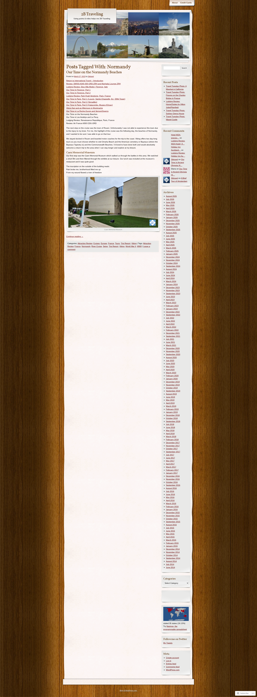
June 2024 (170, 275)
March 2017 (171, 467)
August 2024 (171, 269)
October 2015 (172, 519)
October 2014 (172, 555)
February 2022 (172, 330)
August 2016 (171, 488)
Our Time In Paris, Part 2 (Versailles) (81, 102)
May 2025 (170, 242)
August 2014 (171, 561)
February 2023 (172, 306)
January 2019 (172, 412)
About (175, 3)
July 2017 (170, 455)
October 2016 (172, 482)
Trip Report (125, 243)
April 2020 (170, 370)
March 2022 (171, 327)
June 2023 (170, 297)
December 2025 (173, 220)
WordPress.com (172, 670)
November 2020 (173, 351)
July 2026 (170, 199)
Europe (104, 243)
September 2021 (173, 336)
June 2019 (170, 397)
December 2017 (173, 443)
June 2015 (170, 531)
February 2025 (172, 251)
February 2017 (172, 470)
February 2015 (172, 543)
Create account (172, 658)
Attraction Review (85, 243)
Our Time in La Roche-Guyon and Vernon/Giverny (87, 111)
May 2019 (170, 400)
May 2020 (170, 366)
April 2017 (170, 464)
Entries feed (171, 664)
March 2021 (171, 345)
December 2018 (173, 415)
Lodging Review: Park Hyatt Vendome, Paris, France (88, 96)
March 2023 (171, 303)
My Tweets (167, 643)
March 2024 (171, 281)
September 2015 (173, 522)
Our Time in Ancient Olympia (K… (177, 162)
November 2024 (173, 260)
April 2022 (170, 324)
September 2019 (173, 391)
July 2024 (170, 272)
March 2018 (171, 436)
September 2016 (173, 485)
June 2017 (170, 458)
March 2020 (171, 373)
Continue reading (74, 236)
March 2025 (171, 248)
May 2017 (170, 461)
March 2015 (171, 540)
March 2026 (171, 211)
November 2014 (173, 552)
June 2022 (170, 321)
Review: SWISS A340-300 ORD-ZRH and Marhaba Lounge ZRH (93, 84)
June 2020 (170, 363)
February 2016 (172, 506)
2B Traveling (92, 14)
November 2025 (173, 224)
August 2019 (171, 394)
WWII (139, 246)
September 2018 (173, 421)
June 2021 (170, 342)
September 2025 (173, 230)
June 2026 (170, 202)
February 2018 (172, 440)
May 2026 (170, 205)
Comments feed (172, 667)
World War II (131, 246)
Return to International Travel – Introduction (84, 81)
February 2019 (172, 409)
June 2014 (170, 567)
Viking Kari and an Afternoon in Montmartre (84, 108)
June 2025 (170, 239)
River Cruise (96, 246)
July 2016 (170, 491)
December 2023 (173, 287)
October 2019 (172, 388)
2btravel (91, 76)
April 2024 (170, 278)
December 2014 (173, 549)
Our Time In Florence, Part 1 (78, 90)
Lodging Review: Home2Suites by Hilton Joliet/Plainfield (175, 104)
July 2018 (170, 424)
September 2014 (173, 558)
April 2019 (170, 403)
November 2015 (173, 516)
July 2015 (170, 528)
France (111, 243)
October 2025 (172, 227)
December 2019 (173, 382)
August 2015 (171, 525)
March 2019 (171, 406)
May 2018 (170, 430)
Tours (117, 243)
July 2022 (170, 318)
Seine (105, 246)
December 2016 (173, 476)
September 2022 (173, 315)
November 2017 (173, 446)
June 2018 (170, 427)
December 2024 (173, 257)
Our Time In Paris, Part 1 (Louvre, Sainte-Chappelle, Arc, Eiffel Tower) (95, 99)
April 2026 (170, 208)
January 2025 (172, 254)
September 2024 (173, 266)
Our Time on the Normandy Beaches (94, 72)
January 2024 (172, 284)
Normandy (86, 246)
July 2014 (170, 564)
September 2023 (173, 293)
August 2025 (171, 233)
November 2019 (173, 385)
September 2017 (173, 452)
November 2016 (173, 479)
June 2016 (170, 494)
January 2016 (172, 509)
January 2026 (172, 217)
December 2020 (173, 348)
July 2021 (170, 339)
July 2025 (170, 236)
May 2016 (170, 497)
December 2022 (173, 312)
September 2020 (173, 354)
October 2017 (172, 449)
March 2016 (171, 503)
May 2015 (170, 534)
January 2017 (172, 473)
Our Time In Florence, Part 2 (78, 93)
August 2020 (171, 357)
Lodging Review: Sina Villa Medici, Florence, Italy (87, 87)
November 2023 (173, 290)
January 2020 (172, 379)
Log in (168, 661)
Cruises (96, 243)
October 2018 (172, 418)
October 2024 (172, 263)
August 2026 (171, 196)
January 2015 (172, 546)
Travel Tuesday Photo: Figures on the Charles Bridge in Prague (175, 95)
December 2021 (173, 333)
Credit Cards (186, 3)
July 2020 (170, 360)
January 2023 (172, 309)
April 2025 (170, 245)
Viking (134, 243)
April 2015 (170, 537)
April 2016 (170, 500)
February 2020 (172, 376)
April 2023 (170, 300)
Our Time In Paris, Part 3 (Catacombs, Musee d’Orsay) (89, 105)
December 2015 (173, 513)
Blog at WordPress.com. (128, 691)
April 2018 (170, 433)
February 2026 (172, 214)
